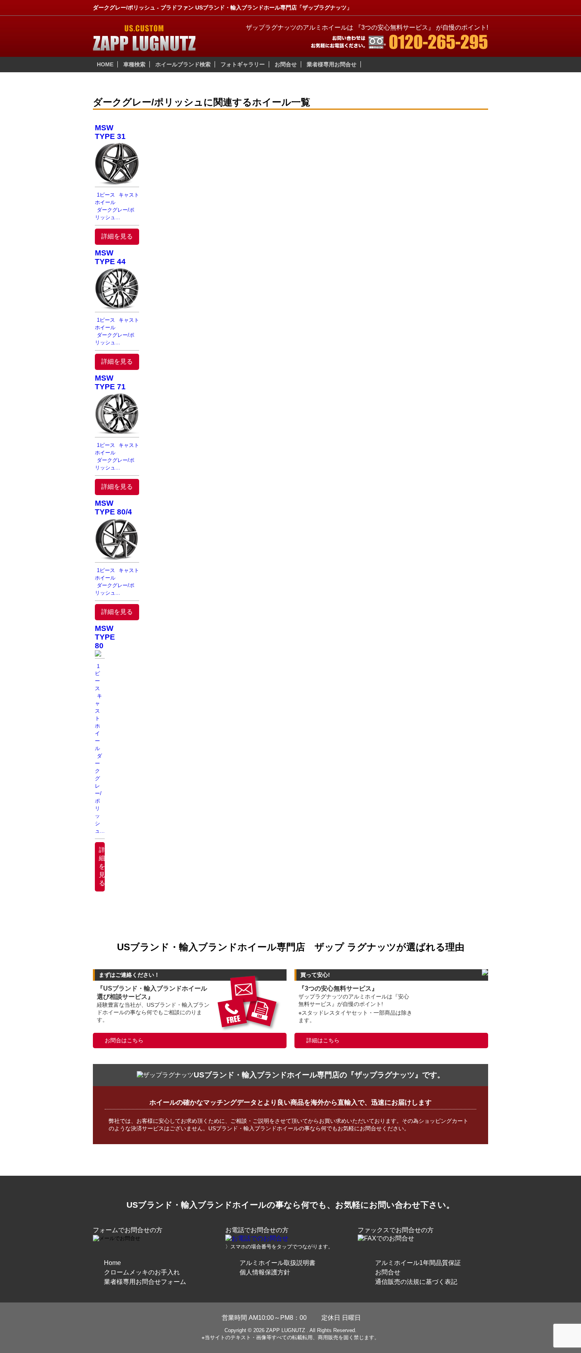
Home (112, 1262)
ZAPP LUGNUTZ (285, 1330)
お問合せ (286, 64)
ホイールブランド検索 (183, 64)
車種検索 (134, 64)
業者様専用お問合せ (332, 64)
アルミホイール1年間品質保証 (418, 1262)
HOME (105, 64)
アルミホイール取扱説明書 (277, 1262)
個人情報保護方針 (265, 1272)
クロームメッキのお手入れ (142, 1272)
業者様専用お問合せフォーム (145, 1281)
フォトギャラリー (243, 64)
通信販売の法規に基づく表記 (416, 1281)
